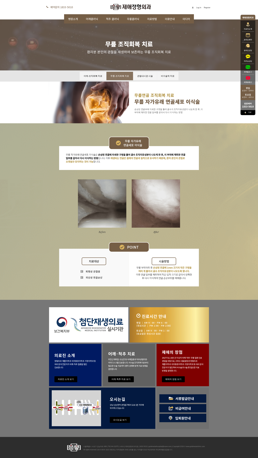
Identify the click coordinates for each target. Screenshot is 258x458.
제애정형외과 (248, 17)
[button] (94, 261)
